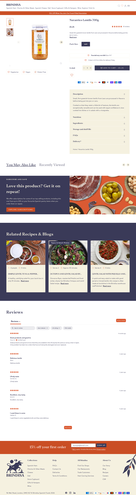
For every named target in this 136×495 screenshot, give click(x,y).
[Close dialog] (97, 228)
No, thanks (84, 276)
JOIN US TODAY (84, 262)
